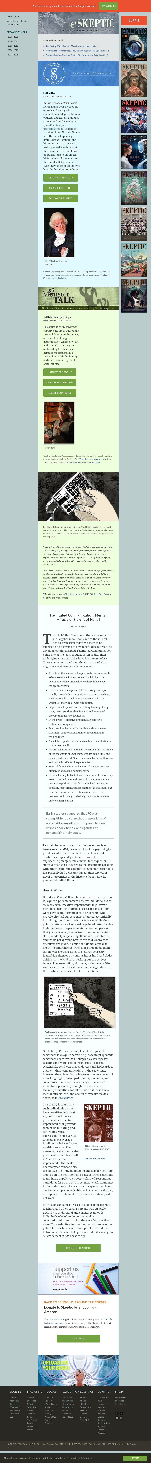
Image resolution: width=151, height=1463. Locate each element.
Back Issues (120, 1404)
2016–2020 (13, 41)
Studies (83, 1397)
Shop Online (120, 1397)
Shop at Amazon (52, 1319)
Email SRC (84, 1420)
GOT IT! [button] (135, 1458)
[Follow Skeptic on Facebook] (117, 1414)
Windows (63, 278)
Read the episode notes (59, 382)
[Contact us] (122, 1419)
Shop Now (78, 1338)
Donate (134, 20)
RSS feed (96, 462)
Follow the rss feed (60, 198)
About (83, 1401)
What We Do (15, 1407)
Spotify (48, 1413)
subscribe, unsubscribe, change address (18, 23)
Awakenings (65, 1098)
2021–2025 (13, 37)
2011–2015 (13, 46)
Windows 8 (99, 459)
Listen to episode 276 (61, 177)
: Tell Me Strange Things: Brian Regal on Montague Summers (77, 50)
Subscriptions (121, 1401)
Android (51, 278)
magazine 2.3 (75, 594)
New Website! (108, 6)
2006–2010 (13, 50)
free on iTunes (75, 462)
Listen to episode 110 (60, 372)
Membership (15, 1410)
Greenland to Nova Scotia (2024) (68, 1407)
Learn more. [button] (87, 1458)
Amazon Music (51, 1417)
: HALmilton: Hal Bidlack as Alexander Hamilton (72, 46)
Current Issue (33, 1397)
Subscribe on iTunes (60, 188)
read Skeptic (13, 16)
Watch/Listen (51, 1404)
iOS (45, 278)
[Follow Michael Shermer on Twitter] (122, 1414)
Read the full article (78, 1248)
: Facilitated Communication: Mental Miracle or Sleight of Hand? (77, 55)
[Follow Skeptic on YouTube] (117, 1419)
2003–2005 (13, 54)
